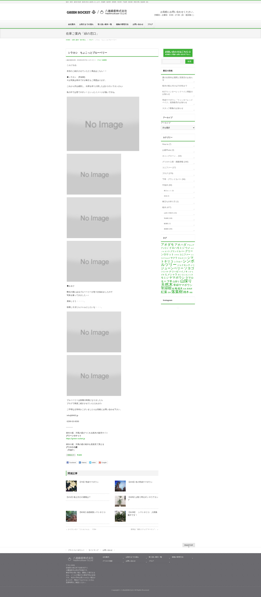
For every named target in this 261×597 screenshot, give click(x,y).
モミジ (165, 277)
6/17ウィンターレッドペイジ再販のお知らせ (177, 93)
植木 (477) (166, 207)
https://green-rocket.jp (75, 438)
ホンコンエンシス (185, 275)
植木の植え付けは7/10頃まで (174, 86)
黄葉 (190, 292)
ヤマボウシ (177, 277)
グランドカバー (177, 251)
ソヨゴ (189, 268)
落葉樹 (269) (168, 229)
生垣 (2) (166, 196)
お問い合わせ (107, 550)
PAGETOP (188, 545)
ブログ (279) (167, 173)
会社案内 (106, 557)
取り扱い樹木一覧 (155, 557)
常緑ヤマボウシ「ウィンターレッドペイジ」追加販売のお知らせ (177, 101)
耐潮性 (104, 60)
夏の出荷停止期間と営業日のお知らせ (177, 78)
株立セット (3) (169, 190)
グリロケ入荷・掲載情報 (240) (175, 162)
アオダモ (167, 244)
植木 (180, 288)
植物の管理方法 (177, 557)
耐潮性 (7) (167, 223)
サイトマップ (93, 550)
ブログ (99, 60)
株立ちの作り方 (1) (170, 201)
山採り (176, 281)
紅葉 (164, 292)
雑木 (186, 292)
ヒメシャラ (171, 274)
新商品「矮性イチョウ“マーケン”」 (144, 529)
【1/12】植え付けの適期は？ (78, 497)
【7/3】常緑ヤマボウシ (89, 482)
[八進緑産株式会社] (96, 13)
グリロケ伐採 (107, 561)
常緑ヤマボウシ (182, 284)
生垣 (184, 289)
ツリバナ (165, 272)
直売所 (189, 289)
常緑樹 (79, 455)
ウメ (187, 248)
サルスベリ (182, 258)
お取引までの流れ (132, 557)
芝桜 (169, 292)
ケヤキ (176, 255)
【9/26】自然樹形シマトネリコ (92, 512)
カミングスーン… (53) (172, 156)
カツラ (167, 251)
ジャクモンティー (186, 265)
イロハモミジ (177, 247)
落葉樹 (177, 292)
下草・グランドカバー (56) (173, 179)
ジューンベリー (172, 268)
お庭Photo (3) (168, 150)
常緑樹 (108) (168, 218)
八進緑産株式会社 (127, 590)
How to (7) (166, 144)
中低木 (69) (167, 185)
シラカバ (178, 262)
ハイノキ (183, 271)
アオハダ (181, 244)
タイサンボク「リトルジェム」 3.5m (81, 529)
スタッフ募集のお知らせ (172, 108)
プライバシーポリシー (76, 550)
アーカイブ (165, 123)
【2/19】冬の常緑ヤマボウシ (140, 482)
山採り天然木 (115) (170, 213)
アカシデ (190, 245)
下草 (169, 281)
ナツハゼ (173, 271)
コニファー (184, 254)
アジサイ (165, 248)
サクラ (173, 258)
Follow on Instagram (180, 313)
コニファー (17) (169, 167)
